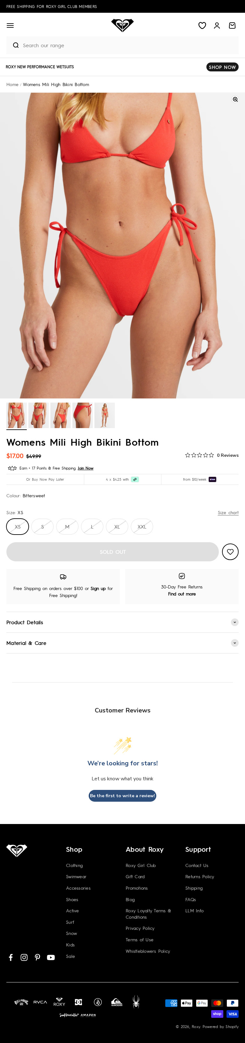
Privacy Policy (140, 928)
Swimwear (76, 876)
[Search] (13, 45)
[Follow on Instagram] (24, 957)
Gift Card (135, 876)
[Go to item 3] (60, 416)
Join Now (85, 467)
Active (72, 910)
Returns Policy (199, 876)
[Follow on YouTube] (51, 957)
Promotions (137, 888)
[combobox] (129, 45)
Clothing (74, 865)
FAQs (190, 899)
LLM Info (194, 910)
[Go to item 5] (104, 416)
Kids (70, 944)
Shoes (72, 899)
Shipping (194, 888)
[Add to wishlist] (230, 551)
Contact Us (197, 865)
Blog (130, 899)
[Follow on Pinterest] (37, 957)
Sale (70, 956)
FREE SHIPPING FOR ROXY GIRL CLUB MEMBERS (51, 6)
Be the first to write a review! (122, 796)
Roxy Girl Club (141, 865)
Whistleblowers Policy (148, 951)
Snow (71, 933)
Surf (70, 922)
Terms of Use (139, 939)
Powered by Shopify (221, 1026)
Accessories (78, 888)
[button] (10, 25)
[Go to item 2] (38, 416)
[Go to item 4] (82, 416)
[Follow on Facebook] (10, 957)
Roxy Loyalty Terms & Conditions (148, 914)
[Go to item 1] (16, 416)
